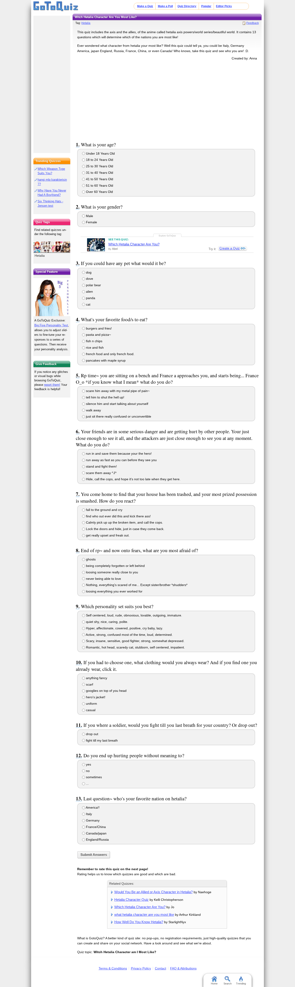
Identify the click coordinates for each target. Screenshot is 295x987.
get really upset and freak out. (107, 535)
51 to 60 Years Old (99, 185)
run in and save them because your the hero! (118, 453)
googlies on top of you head (106, 690)
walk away (93, 410)
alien (89, 291)
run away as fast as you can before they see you (121, 460)
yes (88, 764)
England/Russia (97, 839)
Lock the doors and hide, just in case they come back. (124, 529)
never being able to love (103, 578)
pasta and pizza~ (98, 334)
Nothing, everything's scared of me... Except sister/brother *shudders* (136, 585)
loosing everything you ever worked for (113, 591)
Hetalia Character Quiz (131, 900)
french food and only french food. (109, 354)
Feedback (252, 23)
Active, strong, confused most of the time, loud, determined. (129, 634)
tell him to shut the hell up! (104, 397)
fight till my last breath (101, 740)
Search (228, 983)
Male (89, 216)
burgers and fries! (98, 328)
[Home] (55, 6)
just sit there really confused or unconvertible (118, 416)
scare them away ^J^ (101, 473)
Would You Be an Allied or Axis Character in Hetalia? (153, 892)
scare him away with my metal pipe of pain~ (117, 391)
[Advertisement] (167, 100)
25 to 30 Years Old (99, 166)
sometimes (93, 777)
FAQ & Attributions (183, 968)
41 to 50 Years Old (99, 179)
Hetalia (85, 23)
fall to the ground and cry (103, 510)
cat (87, 304)
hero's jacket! (95, 697)
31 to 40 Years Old (99, 172)
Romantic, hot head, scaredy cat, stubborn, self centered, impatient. (135, 647)
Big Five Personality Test (51, 325)
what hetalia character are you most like (144, 914)
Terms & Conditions (113, 968)
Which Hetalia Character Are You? (133, 244)
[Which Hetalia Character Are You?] (96, 244)
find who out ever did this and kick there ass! (118, 516)
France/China (95, 827)
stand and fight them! (101, 466)
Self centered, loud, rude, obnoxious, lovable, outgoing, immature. (133, 615)
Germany (92, 820)
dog (88, 272)
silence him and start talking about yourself (116, 404)
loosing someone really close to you (111, 572)
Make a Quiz (145, 6)
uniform (91, 703)
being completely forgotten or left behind (115, 566)
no (87, 771)
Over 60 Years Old (99, 192)
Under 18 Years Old (100, 153)
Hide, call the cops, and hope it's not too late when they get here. (132, 479)
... (87, 783)
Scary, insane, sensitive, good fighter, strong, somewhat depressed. (134, 641)
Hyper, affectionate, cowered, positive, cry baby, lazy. (124, 628)
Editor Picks (224, 6)
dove (89, 278)
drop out (91, 734)
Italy (88, 814)
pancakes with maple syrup (105, 360)
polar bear (93, 285)
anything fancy (96, 678)
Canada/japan (95, 833)
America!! (92, 807)
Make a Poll (165, 6)
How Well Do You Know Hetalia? (138, 922)
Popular (206, 6)
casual (90, 710)
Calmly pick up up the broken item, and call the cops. (124, 522)
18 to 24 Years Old (99, 160)
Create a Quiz (229, 248)
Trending (241, 983)
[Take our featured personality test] (51, 297)
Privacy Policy (141, 968)
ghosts (90, 559)
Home (214, 983)
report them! (52, 384)
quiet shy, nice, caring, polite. (106, 622)
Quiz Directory (186, 6)
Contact (160, 968)
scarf (89, 684)
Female (91, 222)
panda (90, 298)
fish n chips (93, 341)
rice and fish (94, 347)
